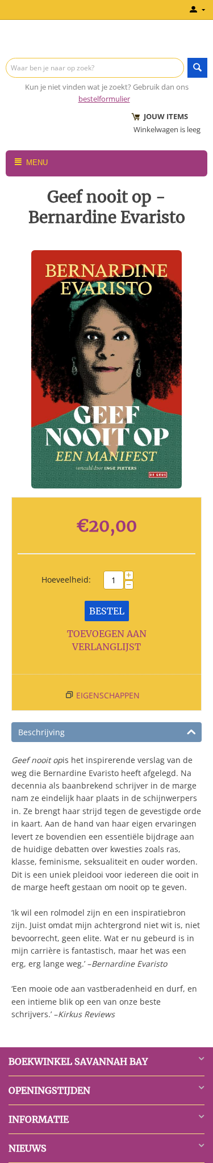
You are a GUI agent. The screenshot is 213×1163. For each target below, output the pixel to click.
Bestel (106, 611)
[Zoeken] (197, 68)
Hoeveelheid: (66, 579)
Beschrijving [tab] (41, 732)
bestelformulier (104, 99)
